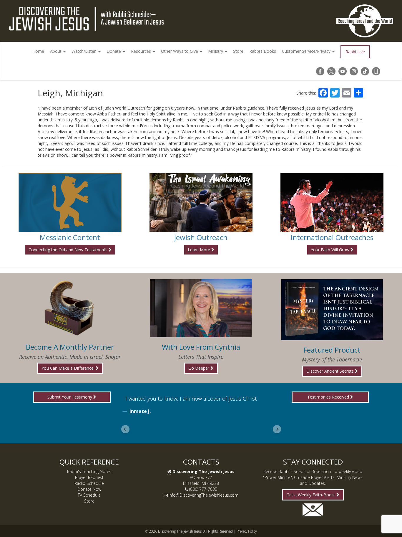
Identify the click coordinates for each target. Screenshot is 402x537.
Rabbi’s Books (262, 51)
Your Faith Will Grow (330, 249)
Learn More (199, 249)
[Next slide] (277, 429)
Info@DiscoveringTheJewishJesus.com (203, 495)
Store (238, 51)
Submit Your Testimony (70, 397)
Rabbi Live (355, 51)
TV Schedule (89, 495)
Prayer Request (89, 477)
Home (38, 51)
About (56, 51)
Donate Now (89, 489)
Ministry (216, 51)
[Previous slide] (125, 429)
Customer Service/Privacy (307, 51)
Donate (114, 51)
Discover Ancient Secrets (330, 371)
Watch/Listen (85, 51)
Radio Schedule (89, 483)
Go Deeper (199, 368)
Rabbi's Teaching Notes (89, 471)
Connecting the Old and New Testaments (69, 249)
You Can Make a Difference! (68, 368)
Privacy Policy (247, 531)
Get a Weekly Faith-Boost (311, 495)
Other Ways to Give (180, 51)
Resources (141, 51)
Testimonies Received (328, 397)
